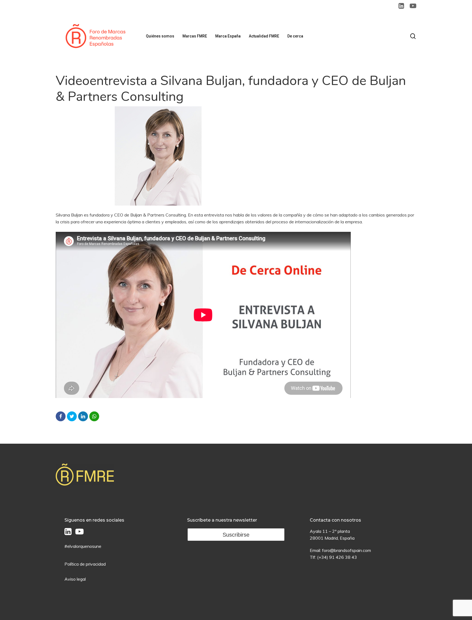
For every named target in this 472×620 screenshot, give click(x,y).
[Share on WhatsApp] (94, 416)
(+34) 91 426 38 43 (337, 557)
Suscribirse (236, 535)
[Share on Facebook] (61, 416)
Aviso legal (75, 579)
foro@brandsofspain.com (346, 550)
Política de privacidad (85, 564)
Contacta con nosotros (335, 520)
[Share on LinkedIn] (83, 416)
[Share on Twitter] (72, 416)
